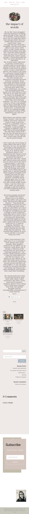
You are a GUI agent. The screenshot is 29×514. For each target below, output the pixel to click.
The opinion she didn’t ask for (18, 370)
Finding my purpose (20, 377)
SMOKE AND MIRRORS (19, 368)
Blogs (18, 2)
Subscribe (22, 360)
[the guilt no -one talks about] (7, 316)
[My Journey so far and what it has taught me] (7, 329)
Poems (23, 2)
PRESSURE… (22, 372)
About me (11, 2)
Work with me (14, 4)
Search (23, 351)
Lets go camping (18, 319)
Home (5, 2)
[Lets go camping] (18, 316)
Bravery (24, 375)
